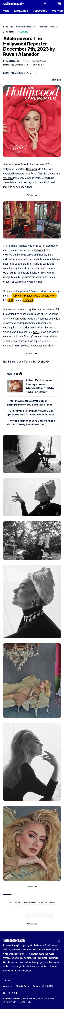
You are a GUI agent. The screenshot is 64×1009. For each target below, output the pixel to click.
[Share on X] (9, 80)
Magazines (23, 32)
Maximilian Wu (12, 61)
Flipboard (28, 300)
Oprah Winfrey (10, 272)
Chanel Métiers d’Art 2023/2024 (33, 361)
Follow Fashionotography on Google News (34, 295)
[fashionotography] (13, 3)
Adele (12, 27)
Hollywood (39, 250)
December (31, 169)
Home (5, 27)
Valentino (8, 178)
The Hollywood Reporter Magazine (39, 903)
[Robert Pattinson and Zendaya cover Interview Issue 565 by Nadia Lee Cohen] (15, 386)
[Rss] (59, 940)
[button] (39, 3)
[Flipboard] (54, 940)
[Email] (22, 80)
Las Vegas (20, 318)
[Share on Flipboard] (16, 80)
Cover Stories (9, 32)
